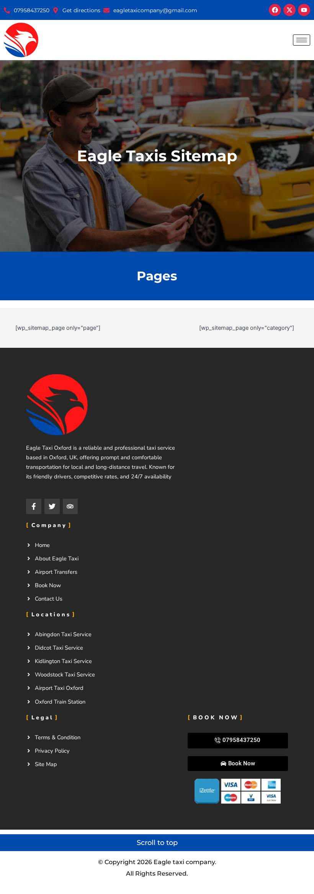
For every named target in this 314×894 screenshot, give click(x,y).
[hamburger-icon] (301, 40)
